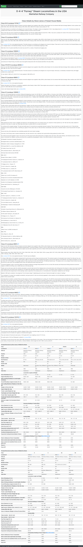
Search (79, 6)
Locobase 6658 (21, 58)
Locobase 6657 (65, 29)
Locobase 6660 (27, 337)
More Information (46, 436)
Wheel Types (16, 6)
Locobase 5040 (22, 103)
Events (30, 6)
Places (21, 6)
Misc (43, 6)
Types (26, 6)
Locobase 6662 (22, 89)
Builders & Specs (36, 6)
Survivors (10, 6)
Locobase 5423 (6, 44)
